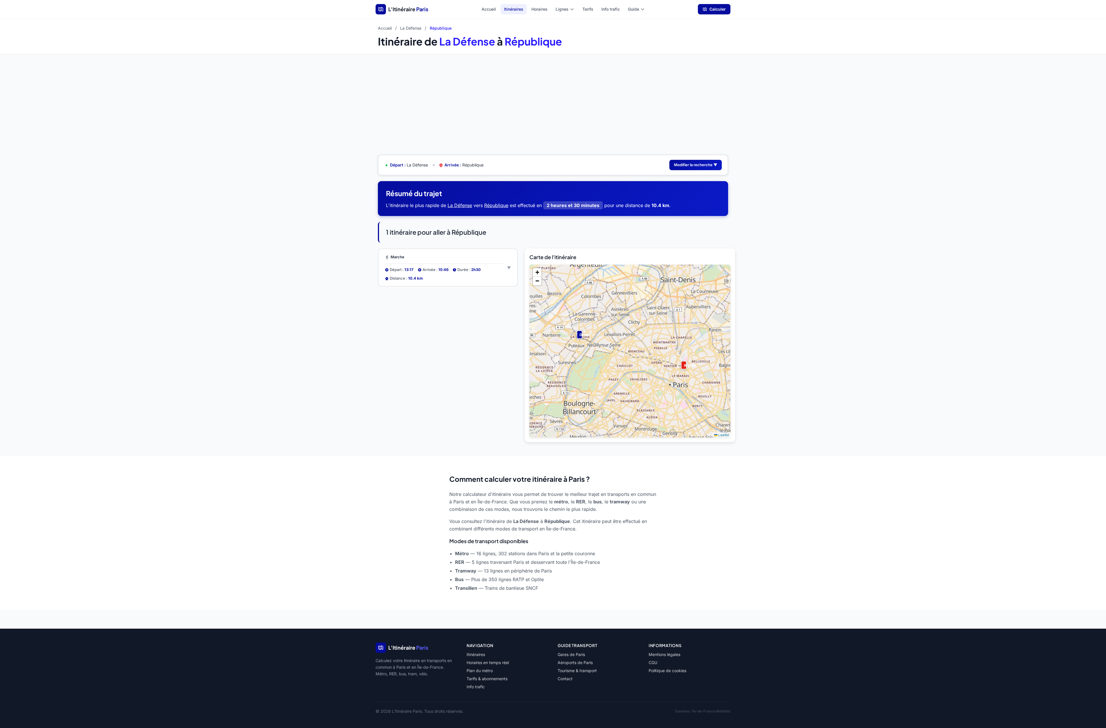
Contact (565, 678)
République (496, 205)
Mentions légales (664, 654)
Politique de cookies (667, 670)
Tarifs (587, 9)
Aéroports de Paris (575, 662)
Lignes (562, 9)
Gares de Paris (571, 654)
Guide (633, 9)
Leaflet (723, 434)
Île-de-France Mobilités (711, 711)
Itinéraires (513, 9)
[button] (578, 332)
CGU (653, 662)
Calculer (717, 9)
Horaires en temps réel (488, 662)
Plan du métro (480, 670)
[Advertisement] (553, 97)
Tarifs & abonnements (487, 678)
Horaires (539, 9)
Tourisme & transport (577, 670)
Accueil (489, 9)
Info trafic (610, 9)
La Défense (410, 28)
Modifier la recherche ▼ (695, 164)
